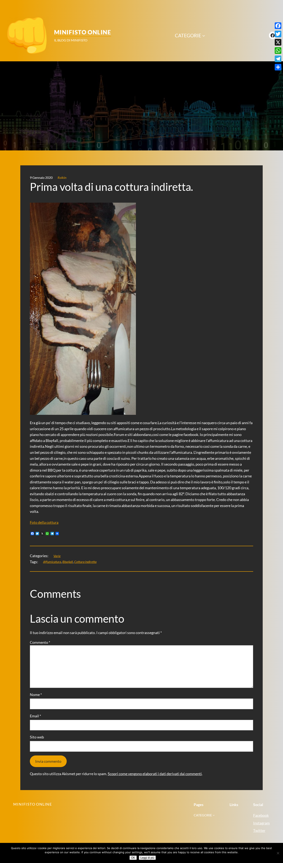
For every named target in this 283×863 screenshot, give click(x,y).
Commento (40, 642)
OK (133, 857)
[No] (278, 853)
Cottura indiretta (85, 562)
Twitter (259, 830)
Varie (56, 556)
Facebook (261, 815)
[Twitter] (278, 34)
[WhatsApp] (278, 50)
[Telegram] (278, 59)
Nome (36, 694)
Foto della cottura (44, 522)
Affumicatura (52, 562)
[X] (278, 42)
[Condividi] (278, 67)
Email (35, 716)
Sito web (37, 737)
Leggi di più (147, 857)
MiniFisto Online (82, 32)
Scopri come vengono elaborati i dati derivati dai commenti (155, 773)
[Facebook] (278, 26)
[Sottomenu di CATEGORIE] (203, 35)
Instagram (261, 823)
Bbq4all (67, 562)
